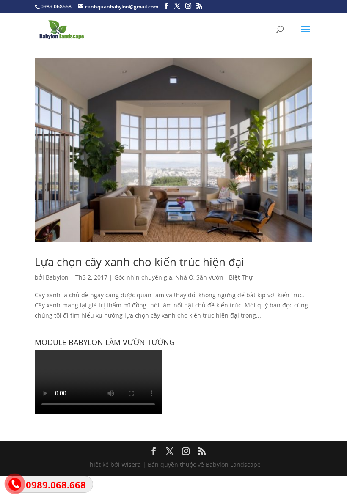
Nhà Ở (184, 277)
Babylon (57, 277)
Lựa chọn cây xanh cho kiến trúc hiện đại (139, 261)
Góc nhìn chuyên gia (143, 277)
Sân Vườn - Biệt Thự (224, 277)
